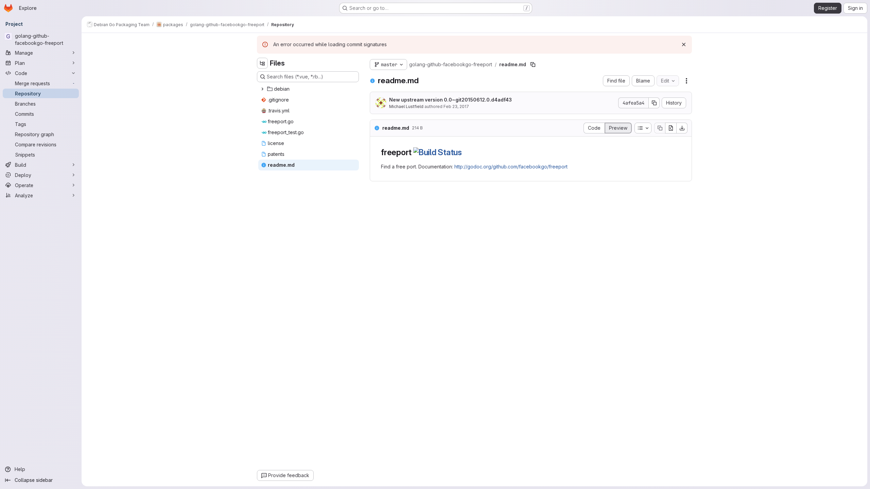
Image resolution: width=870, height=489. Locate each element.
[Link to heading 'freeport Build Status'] (466, 152)
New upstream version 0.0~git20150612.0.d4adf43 (450, 100)
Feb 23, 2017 (456, 106)
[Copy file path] (532, 64)
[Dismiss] (684, 44)
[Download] (682, 128)
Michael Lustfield (406, 106)
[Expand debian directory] (262, 89)
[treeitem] (308, 89)
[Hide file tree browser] (262, 63)
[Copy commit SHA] (654, 102)
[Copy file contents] (659, 128)
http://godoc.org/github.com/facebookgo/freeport (511, 166)
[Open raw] (670, 128)
